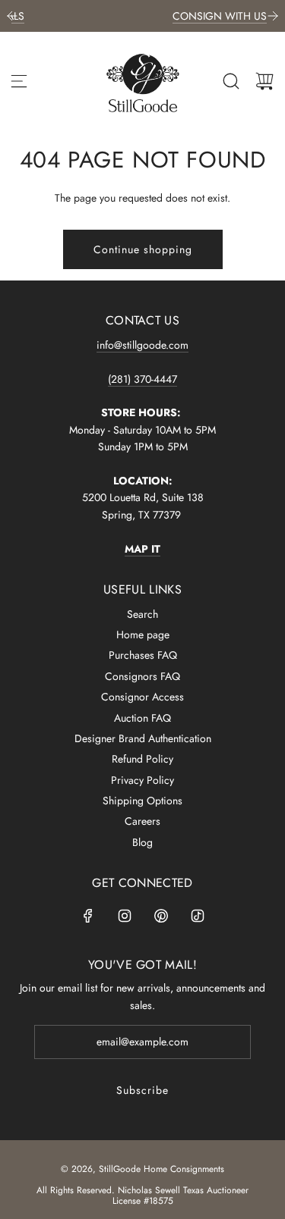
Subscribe (142, 1090)
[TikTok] (197, 915)
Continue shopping (142, 249)
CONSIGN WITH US (185, 16)
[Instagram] (124, 915)
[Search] (231, 81)
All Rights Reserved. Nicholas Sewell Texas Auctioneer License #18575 (142, 1195)
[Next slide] (273, 16)
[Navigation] (19, 81)
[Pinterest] (161, 915)
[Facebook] (88, 915)
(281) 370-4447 (142, 379)
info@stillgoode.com (142, 345)
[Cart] (264, 81)
